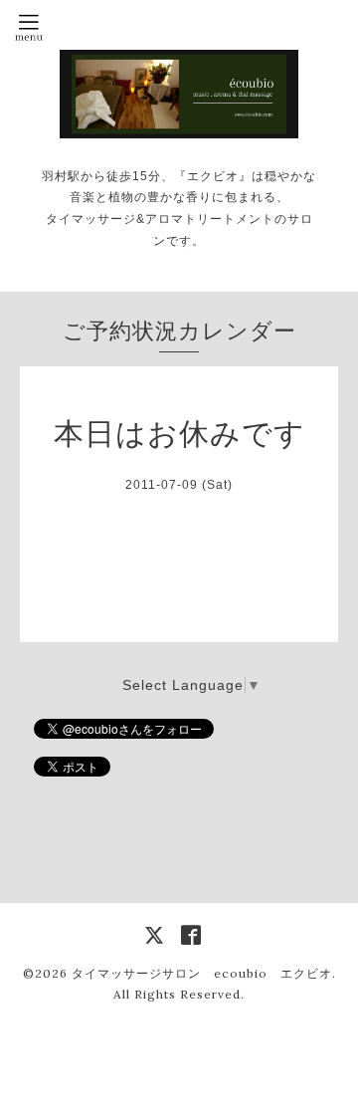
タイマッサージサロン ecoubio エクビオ (202, 973)
